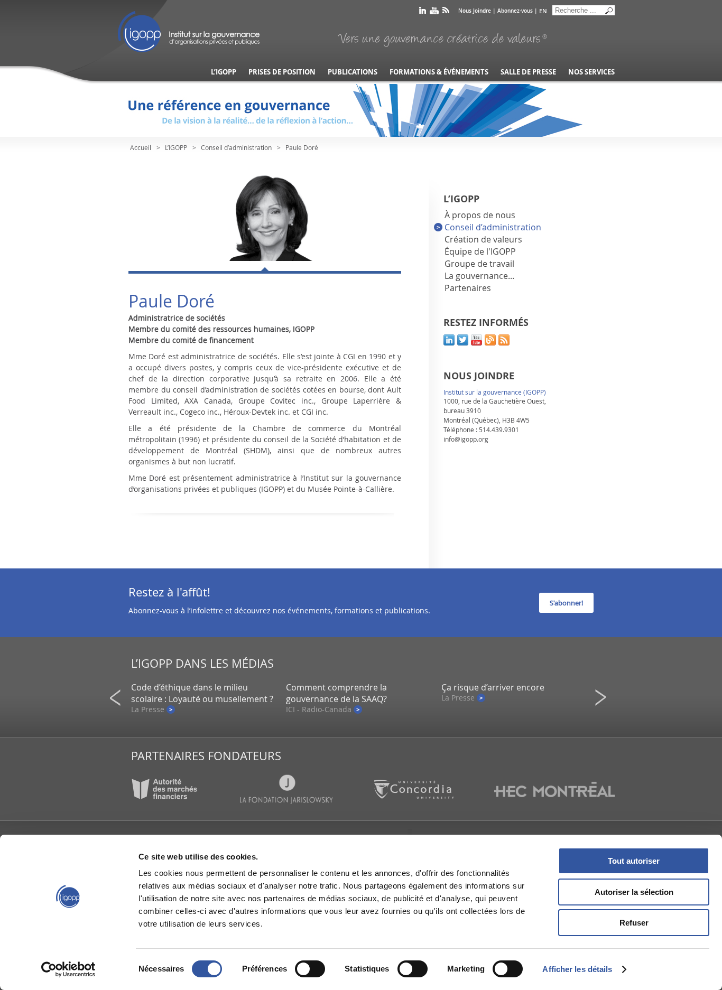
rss (445, 12)
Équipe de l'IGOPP (480, 251)
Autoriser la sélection (634, 892)
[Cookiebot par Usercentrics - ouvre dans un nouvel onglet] (68, 969)
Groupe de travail (479, 263)
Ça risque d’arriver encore (492, 687)
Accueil (140, 147)
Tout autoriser (634, 860)
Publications (352, 72)
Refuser (634, 922)
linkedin (422, 12)
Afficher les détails (577, 969)
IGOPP (189, 31)
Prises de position (282, 72)
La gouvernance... (479, 276)
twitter (462, 339)
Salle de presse (528, 72)
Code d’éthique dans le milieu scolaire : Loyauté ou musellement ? (202, 693)
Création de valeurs (483, 239)
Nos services (591, 72)
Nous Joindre (474, 10)
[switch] (310, 968)
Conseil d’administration (236, 147)
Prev (118, 697)
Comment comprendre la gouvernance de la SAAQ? (336, 693)
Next (603, 697)
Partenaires (468, 288)
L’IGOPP (223, 72)
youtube (434, 12)
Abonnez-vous (515, 10)
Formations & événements (439, 72)
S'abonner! (566, 603)
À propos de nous (480, 215)
